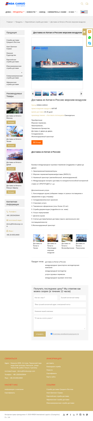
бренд (34, 105)
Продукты (18, 12)
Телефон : (8, 374)
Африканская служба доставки (57, 399)
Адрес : (7, 363)
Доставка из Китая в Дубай (13, 163)
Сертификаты (51, 373)
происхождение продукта (41, 108)
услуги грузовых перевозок (55, 274)
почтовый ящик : (11, 371)
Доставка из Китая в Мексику (13, 117)
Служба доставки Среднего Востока (59, 389)
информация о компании (14, 389)
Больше (11, 122)
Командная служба (53, 366)
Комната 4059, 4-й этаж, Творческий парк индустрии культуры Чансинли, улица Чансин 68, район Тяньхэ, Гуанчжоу (26, 365)
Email (37, 142)
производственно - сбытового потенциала (48, 115)
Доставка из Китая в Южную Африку (13, 187)
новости (31, 12)
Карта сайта (50, 377)
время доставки (37, 112)
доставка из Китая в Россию (55, 262)
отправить (39, 334)
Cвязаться (11, 358)
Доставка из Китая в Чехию (13, 140)
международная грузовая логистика (58, 278)
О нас (71, 12)
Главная (10, 22)
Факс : (7, 378)
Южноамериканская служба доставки (60, 403)
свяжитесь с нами (57, 12)
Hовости (49, 370)
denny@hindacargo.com (14, 225)
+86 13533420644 (13, 215)
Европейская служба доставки (36, 22)
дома (8, 12)
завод (42, 12)
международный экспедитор (55, 271)
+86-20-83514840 (12, 235)
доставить (50, 363)
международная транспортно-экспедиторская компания (62, 266)
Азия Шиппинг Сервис (54, 393)
